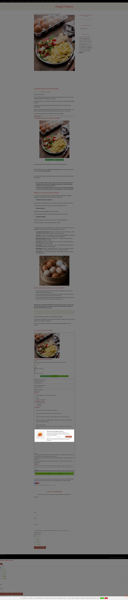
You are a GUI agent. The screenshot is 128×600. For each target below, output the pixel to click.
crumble (84, 41)
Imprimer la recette (59, 159)
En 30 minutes (41, 368)
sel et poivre (39, 405)
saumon (80, 49)
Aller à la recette (50, 159)
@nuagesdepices (55, 473)
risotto (86, 47)
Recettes (41, 485)
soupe (90, 49)
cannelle (85, 38)
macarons (87, 44)
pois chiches (87, 46)
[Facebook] (35, 483)
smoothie (87, 49)
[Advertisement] (54, 80)
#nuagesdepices (66, 473)
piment (84, 46)
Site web (35, 524)
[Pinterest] (37, 483)
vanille (89, 50)
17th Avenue (122, 557)
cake (83, 38)
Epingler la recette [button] (55, 376)
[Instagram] (38, 483)
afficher (39, 116)
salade (89, 47)
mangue (90, 44)
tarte (84, 50)
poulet (83, 47)
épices (81, 52)
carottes (88, 38)
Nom (35, 512)
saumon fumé (84, 49)
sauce (92, 47)
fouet (38, 398)
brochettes (80, 38)
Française (40, 387)
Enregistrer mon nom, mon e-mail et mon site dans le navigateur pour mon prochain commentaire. (52, 530)
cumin (88, 41)
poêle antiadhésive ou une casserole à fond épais (46, 395)
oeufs (55, 485)
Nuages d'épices (64, 6)
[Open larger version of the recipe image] (47, 357)
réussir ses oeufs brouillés (57, 97)
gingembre (81, 44)
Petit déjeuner (42, 385)
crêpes (86, 41)
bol (37, 396)
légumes (84, 44)
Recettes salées (47, 485)
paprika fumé (81, 46)
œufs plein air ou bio (41, 402)
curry (90, 41)
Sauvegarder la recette (64, 376)
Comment (36, 497)
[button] (35, 364)
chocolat (84, 39)
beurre (40, 404)
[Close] (1, 564)
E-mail (35, 518)
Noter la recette (37, 532)
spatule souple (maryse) (41, 399)
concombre (81, 41)
